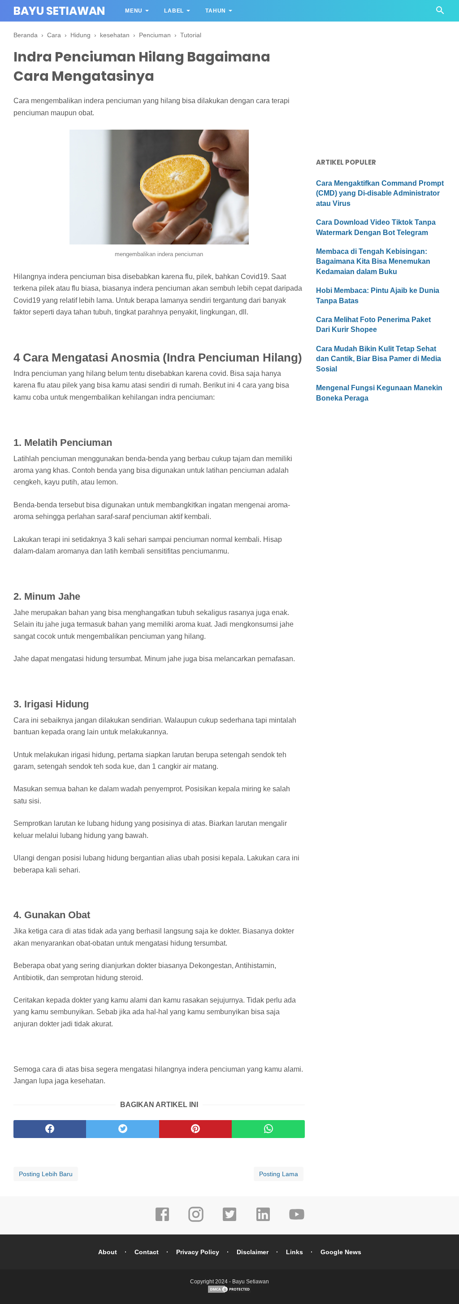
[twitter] (122, 1129)
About (107, 1252)
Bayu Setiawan (59, 11)
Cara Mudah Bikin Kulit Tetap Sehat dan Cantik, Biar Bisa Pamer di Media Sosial (378, 359)
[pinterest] (195, 1129)
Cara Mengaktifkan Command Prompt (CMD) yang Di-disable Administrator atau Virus (380, 193)
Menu (134, 11)
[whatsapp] (268, 1129)
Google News (340, 1252)
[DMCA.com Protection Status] (229, 1292)
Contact (146, 1252)
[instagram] (196, 1220)
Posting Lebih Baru (46, 1174)
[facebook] (49, 1129)
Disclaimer (252, 1252)
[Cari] (440, 12)
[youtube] (297, 1220)
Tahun (215, 11)
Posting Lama (278, 1174)
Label (174, 11)
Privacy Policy (197, 1252)
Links (294, 1252)
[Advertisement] (381, 87)
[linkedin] (263, 1220)
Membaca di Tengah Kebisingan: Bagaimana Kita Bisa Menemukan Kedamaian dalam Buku (373, 261)
